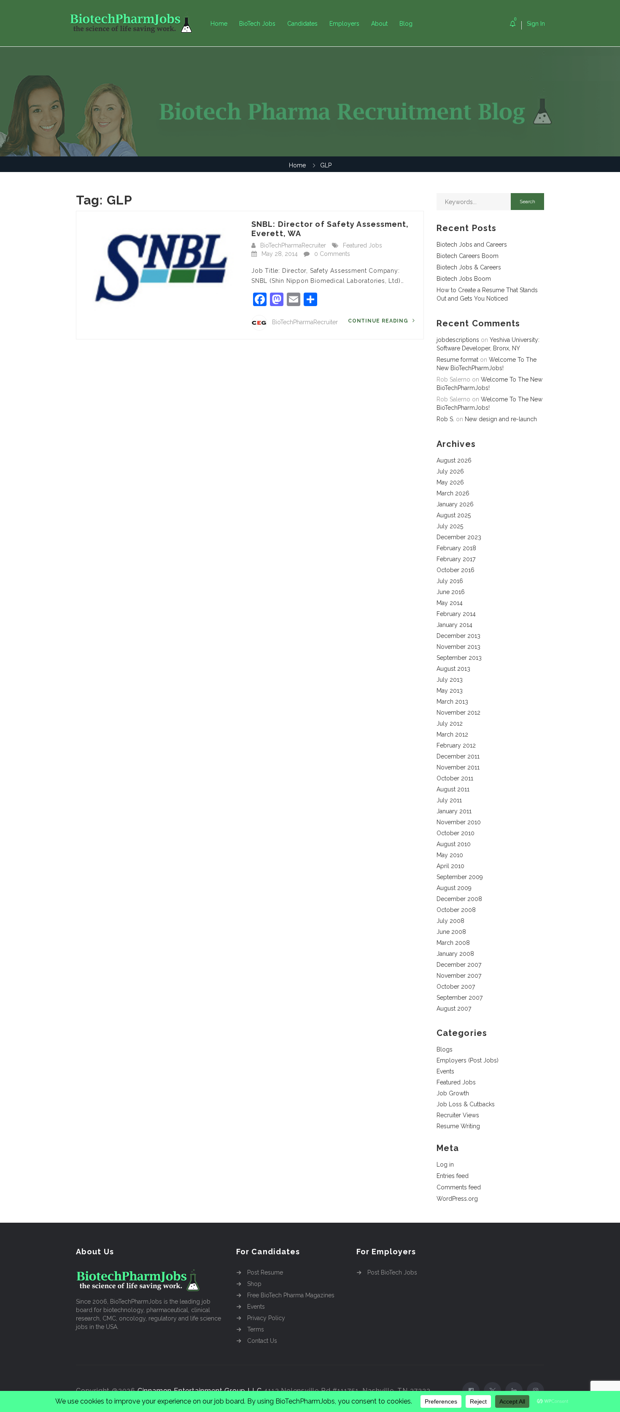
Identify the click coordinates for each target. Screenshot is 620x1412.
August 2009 (454, 888)
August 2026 (454, 460)
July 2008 (450, 920)
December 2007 (459, 964)
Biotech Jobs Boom (464, 278)
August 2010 (454, 844)
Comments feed (459, 1187)
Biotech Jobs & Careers (469, 267)
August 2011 (453, 789)
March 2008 (453, 942)
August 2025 (454, 515)
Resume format (457, 359)
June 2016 (451, 592)
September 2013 (459, 657)
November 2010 (459, 822)
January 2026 (455, 504)
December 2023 (459, 537)
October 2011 (455, 778)
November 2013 (458, 646)
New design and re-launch (501, 419)
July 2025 (450, 526)
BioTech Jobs (257, 23)
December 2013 (458, 635)
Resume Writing (458, 1126)
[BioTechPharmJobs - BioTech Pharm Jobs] (137, 23)
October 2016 (455, 570)
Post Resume (265, 1272)
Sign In (536, 23)
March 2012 (452, 734)
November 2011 (458, 767)
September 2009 (460, 877)
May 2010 (450, 855)
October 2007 (456, 986)
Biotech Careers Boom (468, 256)
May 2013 (450, 690)
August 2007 (454, 1008)
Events (445, 1071)
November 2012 (458, 712)
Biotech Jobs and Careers (472, 244)
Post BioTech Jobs (392, 1272)
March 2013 (452, 701)
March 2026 (453, 493)
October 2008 (456, 909)
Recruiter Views (458, 1115)
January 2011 (454, 811)
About (379, 23)
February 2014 (456, 614)
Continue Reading (379, 321)
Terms (255, 1329)
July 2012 (450, 723)
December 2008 (459, 899)
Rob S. (445, 419)
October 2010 (455, 833)
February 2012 (456, 745)
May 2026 (450, 482)
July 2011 (449, 800)
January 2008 (455, 953)
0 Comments (332, 253)
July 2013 (450, 679)
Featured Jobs (362, 245)
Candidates (302, 23)
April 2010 (450, 866)
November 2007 (459, 975)
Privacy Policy (266, 1318)
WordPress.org (457, 1198)
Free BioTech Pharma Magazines (290, 1295)
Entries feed (453, 1176)
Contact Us (262, 1340)
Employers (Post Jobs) (468, 1060)
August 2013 (453, 668)
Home (218, 23)
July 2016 (450, 581)
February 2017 (456, 559)
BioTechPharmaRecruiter (293, 245)
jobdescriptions (458, 339)
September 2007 (460, 997)
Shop (254, 1283)
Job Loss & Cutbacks (466, 1104)
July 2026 (450, 471)
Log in (445, 1164)
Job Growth (453, 1093)
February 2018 (456, 548)
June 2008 (451, 931)
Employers (344, 23)
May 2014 (450, 603)
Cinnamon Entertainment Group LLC (199, 1391)
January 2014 (454, 624)
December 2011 (458, 756)
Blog (405, 23)
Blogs (445, 1049)
